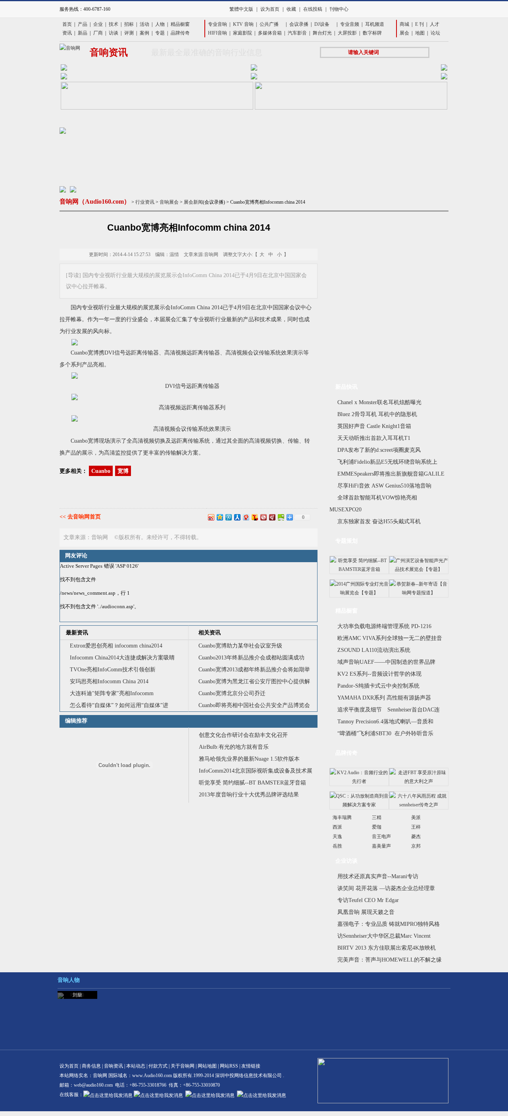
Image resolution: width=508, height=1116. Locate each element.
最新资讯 (77, 633)
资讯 (67, 33)
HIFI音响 (217, 33)
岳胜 (337, 846)
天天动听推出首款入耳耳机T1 (373, 438)
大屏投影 (347, 33)
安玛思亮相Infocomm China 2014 (109, 681)
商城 (404, 24)
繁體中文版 (241, 9)
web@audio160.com (93, 1085)
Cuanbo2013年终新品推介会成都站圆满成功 (251, 658)
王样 (416, 827)
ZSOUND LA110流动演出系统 (373, 650)
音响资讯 (113, 1066)
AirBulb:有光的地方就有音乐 (234, 747)
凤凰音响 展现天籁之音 (365, 912)
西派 (337, 827)
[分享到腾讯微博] (228, 517)
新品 (82, 33)
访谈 (113, 33)
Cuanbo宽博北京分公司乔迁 (232, 693)
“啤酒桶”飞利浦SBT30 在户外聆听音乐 (385, 733)
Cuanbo (100, 471)
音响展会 (169, 202)
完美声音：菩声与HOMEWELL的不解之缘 (389, 960)
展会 (404, 33)
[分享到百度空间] (280, 517)
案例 (144, 33)
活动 (144, 24)
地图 (420, 33)
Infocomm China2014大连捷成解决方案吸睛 (122, 658)
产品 (82, 24)
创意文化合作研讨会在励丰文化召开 (243, 735)
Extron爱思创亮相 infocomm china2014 (116, 646)
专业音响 (217, 24)
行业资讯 (144, 202)
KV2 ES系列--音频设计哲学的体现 (379, 674)
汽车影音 (297, 33)
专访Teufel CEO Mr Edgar (368, 900)
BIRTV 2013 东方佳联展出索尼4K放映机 (386, 948)
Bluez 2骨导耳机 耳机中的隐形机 (377, 414)
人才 (434, 24)
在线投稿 (312, 9)
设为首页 (269, 9)
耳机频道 (374, 24)
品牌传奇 (180, 33)
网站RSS (229, 1066)
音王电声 (381, 836)
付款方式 (157, 1066)
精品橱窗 (180, 24)
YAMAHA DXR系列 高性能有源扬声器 (384, 698)
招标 (129, 24)
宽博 (123, 471)
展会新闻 (193, 202)
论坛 (435, 33)
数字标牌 (372, 33)
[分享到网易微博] (245, 517)
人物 (160, 24)
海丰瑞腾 (342, 817)
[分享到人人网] (237, 517)
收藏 (291, 9)
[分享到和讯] (271, 517)
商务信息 (91, 1066)
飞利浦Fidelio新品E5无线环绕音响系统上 (387, 462)
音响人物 (69, 980)
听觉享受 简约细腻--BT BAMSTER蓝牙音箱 (252, 783)
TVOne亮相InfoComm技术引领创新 (113, 670)
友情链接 (250, 1066)
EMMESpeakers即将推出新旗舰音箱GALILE (390, 474)
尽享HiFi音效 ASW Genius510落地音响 (384, 486)
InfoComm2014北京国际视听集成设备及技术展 (255, 771)
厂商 (98, 33)
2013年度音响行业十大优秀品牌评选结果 (249, 795)
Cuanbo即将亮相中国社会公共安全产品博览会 (254, 705)
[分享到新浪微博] (210, 517)
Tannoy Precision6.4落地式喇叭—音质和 (385, 722)
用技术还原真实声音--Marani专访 (377, 876)
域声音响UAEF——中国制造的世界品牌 (386, 662)
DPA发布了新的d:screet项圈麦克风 (379, 450)
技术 (113, 24)
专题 (160, 33)
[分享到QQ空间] (219, 517)
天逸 (337, 836)
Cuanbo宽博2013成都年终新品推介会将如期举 (254, 670)
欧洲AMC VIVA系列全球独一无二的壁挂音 (389, 638)
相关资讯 (209, 633)
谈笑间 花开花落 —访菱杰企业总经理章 (386, 888)
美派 (416, 817)
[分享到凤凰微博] (263, 517)
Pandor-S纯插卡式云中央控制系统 (378, 686)
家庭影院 (242, 33)
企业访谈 (346, 861)
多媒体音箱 (270, 33)
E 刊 (419, 24)
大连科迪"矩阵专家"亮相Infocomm (112, 693)
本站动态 (135, 1066)
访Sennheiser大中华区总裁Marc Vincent (384, 936)
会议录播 (298, 24)
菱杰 (416, 836)
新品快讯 (346, 387)
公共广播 (269, 24)
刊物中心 (338, 9)
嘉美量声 (381, 846)
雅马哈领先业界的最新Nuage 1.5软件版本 (249, 759)
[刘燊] (61, 996)
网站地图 (207, 1066)
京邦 (416, 846)
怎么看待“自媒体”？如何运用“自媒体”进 (119, 705)
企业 (98, 24)
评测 (129, 33)
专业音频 (349, 24)
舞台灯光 (322, 33)
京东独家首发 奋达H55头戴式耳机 (379, 521)
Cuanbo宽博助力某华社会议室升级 (240, 646)
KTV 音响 (243, 24)
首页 (67, 24)
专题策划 (346, 541)
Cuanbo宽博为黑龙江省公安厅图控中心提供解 (254, 681)
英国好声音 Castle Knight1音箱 (374, 426)
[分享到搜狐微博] (254, 517)
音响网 (100, 1075)
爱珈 (376, 827)
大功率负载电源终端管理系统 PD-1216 (384, 626)
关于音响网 (182, 1066)
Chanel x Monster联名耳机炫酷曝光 (379, 402)
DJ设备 (321, 24)
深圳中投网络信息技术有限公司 (248, 1075)
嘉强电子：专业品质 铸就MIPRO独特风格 (388, 924)
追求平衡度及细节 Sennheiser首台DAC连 (388, 710)
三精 (376, 817)
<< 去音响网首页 (80, 517)
